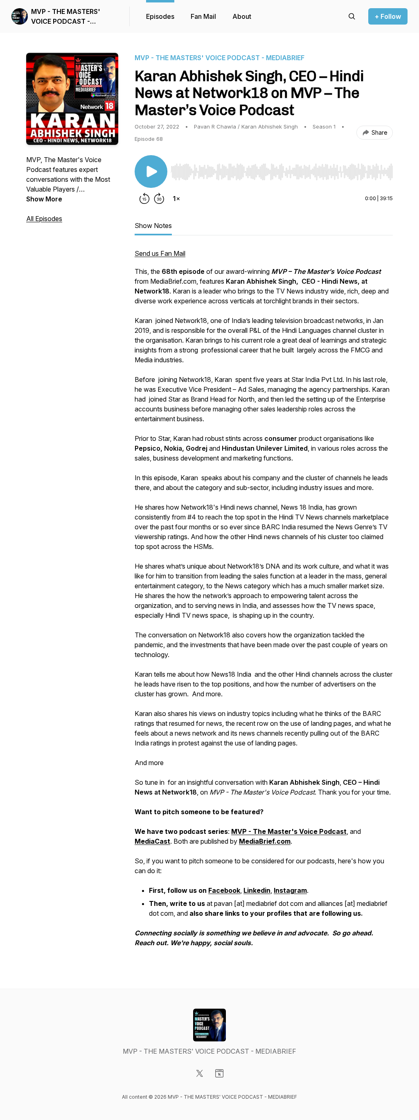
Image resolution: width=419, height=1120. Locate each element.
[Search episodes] (352, 16)
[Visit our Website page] (219, 1073)
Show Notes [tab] (153, 225)
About (241, 16)
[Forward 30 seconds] (159, 198)
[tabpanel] (264, 602)
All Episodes (44, 219)
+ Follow (388, 16)
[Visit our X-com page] (200, 1073)
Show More (44, 199)
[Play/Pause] (151, 171)
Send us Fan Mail (160, 253)
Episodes (160, 16)
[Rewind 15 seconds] (144, 198)
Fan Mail (203, 16)
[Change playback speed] (176, 198)
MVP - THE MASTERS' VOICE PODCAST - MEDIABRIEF (65, 16)
